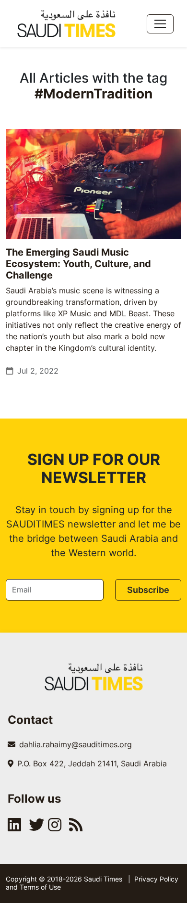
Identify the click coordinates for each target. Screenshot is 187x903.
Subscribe (148, 590)
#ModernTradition (93, 94)
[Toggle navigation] (160, 23)
